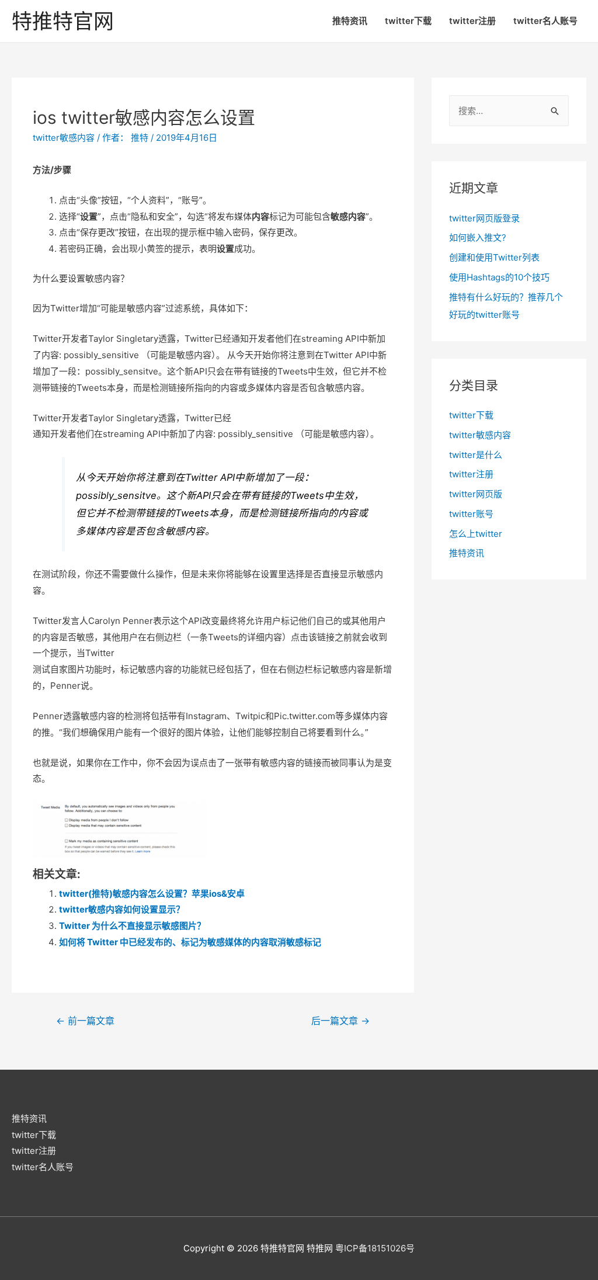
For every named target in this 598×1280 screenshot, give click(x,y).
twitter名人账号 (545, 20)
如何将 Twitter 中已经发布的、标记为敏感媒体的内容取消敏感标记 (190, 942)
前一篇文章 (85, 1020)
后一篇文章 (340, 1020)
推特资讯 (349, 20)
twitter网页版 (475, 493)
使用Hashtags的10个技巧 (499, 277)
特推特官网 (63, 21)
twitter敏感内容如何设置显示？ (122, 909)
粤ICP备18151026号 (375, 1248)
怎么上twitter (475, 533)
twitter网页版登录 (484, 218)
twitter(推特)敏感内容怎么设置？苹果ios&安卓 (152, 893)
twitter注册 (472, 20)
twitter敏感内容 (64, 137)
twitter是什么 (475, 454)
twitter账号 (471, 513)
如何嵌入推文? (477, 237)
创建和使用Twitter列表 (494, 257)
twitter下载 (408, 20)
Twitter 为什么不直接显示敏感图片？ (132, 925)
